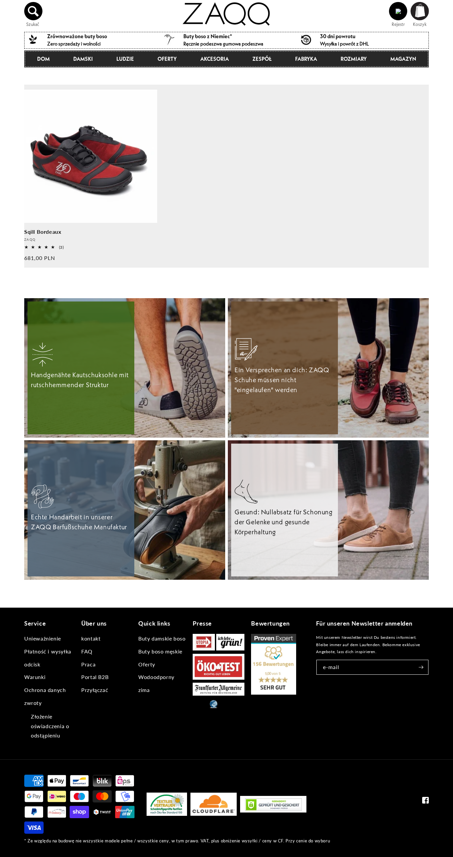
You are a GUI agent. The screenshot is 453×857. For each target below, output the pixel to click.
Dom (43, 58)
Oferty (167, 58)
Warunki (34, 677)
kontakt (90, 638)
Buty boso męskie (160, 651)
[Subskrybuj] (421, 667)
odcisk (32, 664)
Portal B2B (94, 677)
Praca (88, 664)
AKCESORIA (214, 58)
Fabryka (306, 58)
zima (144, 690)
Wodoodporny (156, 677)
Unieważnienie (42, 638)
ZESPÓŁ (262, 58)
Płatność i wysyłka (47, 651)
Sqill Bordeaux (42, 231)
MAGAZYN (403, 58)
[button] (33, 11)
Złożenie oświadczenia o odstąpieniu (50, 726)
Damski (83, 58)
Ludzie (125, 58)
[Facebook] (425, 802)
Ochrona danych (45, 690)
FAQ (87, 651)
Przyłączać (94, 690)
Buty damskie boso (161, 638)
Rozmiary (354, 58)
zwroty (33, 703)
